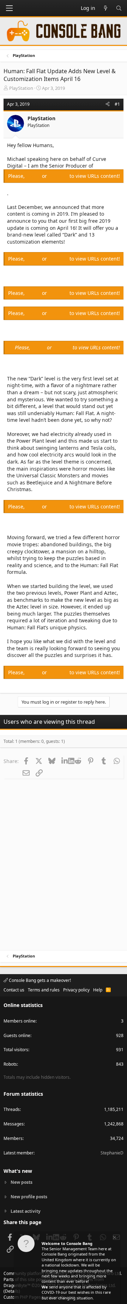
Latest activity (26, 1211)
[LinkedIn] (65, 761)
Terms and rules (44, 990)
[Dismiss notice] (114, 1238)
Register (58, 176)
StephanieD (112, 1153)
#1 (117, 104)
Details (12, 1291)
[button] (9, 8)
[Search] (119, 8)
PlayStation (21, 88)
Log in (34, 176)
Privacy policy (76, 990)
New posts (21, 1182)
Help (97, 990)
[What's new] (105, 8)
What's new (18, 1171)
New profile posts (29, 1197)
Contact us (14, 990)
